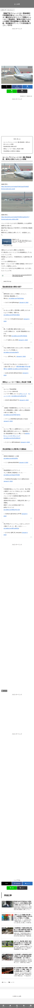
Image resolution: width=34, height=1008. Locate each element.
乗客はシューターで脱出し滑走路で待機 (13, 149)
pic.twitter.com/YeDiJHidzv (16, 298)
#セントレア (23, 394)
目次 (15, 139)
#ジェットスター (8, 436)
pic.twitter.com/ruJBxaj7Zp (19, 396)
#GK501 (27, 433)
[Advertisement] (17, 47)
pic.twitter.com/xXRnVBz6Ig (19, 336)
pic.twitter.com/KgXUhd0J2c (20, 369)
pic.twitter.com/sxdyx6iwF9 (11, 352)
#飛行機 (18, 366)
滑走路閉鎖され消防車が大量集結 (11, 151)
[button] (22, 91)
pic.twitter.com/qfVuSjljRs (11, 458)
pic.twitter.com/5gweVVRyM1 (12, 475)
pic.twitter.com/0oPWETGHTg (12, 415)
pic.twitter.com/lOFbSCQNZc (12, 315)
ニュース (5, 690)
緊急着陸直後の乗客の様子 (10, 146)
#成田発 (10, 369)
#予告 (26, 366)
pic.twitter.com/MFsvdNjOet (11, 528)
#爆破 (22, 366)
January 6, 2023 (23, 302)
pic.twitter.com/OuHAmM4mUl (12, 438)
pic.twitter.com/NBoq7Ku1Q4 (12, 510)
